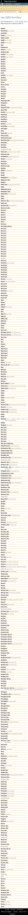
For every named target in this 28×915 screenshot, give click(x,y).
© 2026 (7, 909)
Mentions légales (6, 911)
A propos (17, 4)
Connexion (20, 909)
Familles (8, 4)
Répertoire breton (10, 1)
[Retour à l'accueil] (1, 1)
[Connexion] (25, 1)
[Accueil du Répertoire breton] (2, 4)
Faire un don (23, 911)
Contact (15, 911)
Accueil (13, 909)
